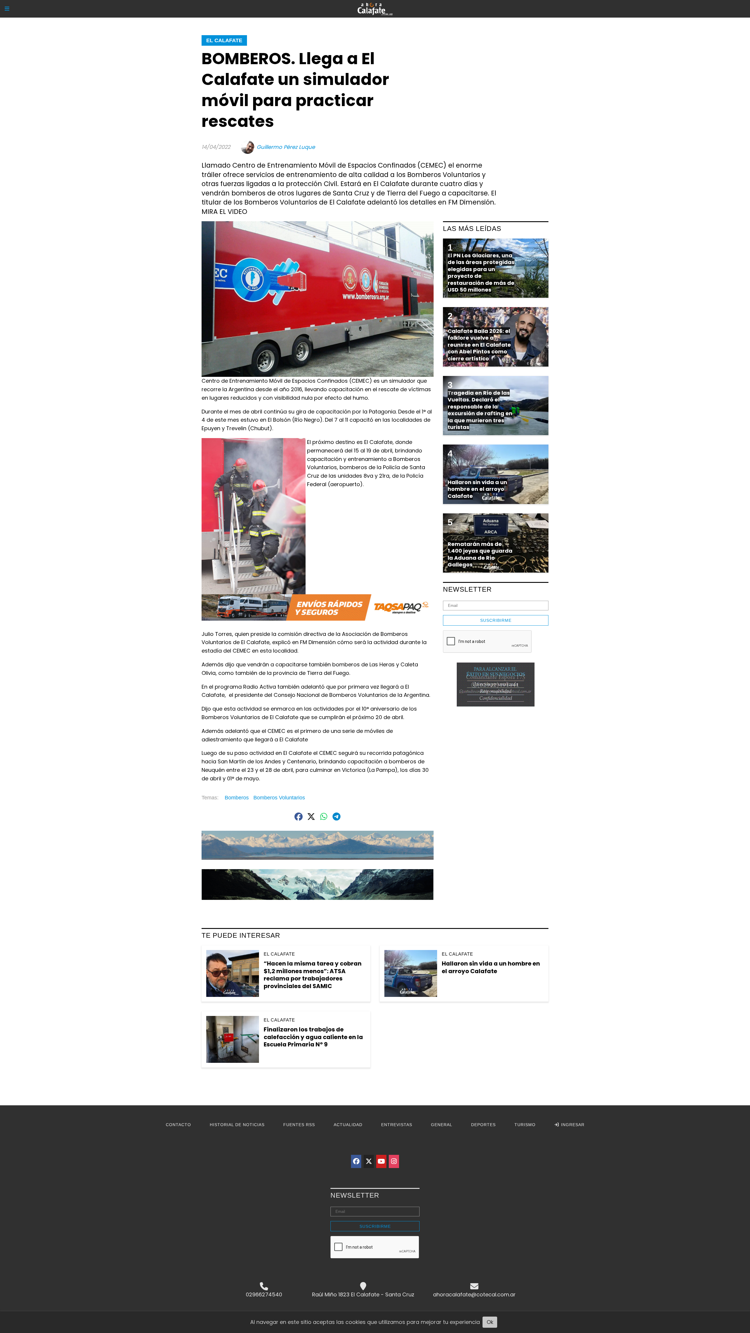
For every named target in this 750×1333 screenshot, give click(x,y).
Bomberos (237, 798)
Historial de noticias (237, 1124)
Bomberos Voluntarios (279, 798)
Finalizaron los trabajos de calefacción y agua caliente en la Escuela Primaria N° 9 (313, 1036)
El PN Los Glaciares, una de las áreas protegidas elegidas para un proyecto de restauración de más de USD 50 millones (481, 272)
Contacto (178, 1124)
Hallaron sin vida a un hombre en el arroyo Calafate (491, 967)
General (441, 1124)
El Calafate (224, 40)
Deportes (483, 1124)
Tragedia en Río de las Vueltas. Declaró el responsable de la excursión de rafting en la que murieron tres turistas (480, 410)
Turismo (525, 1124)
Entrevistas (396, 1124)
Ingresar (572, 1124)
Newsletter (467, 589)
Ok (490, 1322)
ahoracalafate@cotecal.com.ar (474, 1294)
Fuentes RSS (299, 1124)
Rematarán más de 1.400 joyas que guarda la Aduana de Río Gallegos (480, 554)
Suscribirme (496, 620)
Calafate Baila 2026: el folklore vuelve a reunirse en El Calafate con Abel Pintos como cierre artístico (479, 344)
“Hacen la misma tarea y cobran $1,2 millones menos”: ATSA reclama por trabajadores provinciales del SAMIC (313, 974)
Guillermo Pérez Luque (286, 147)
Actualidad (348, 1124)
